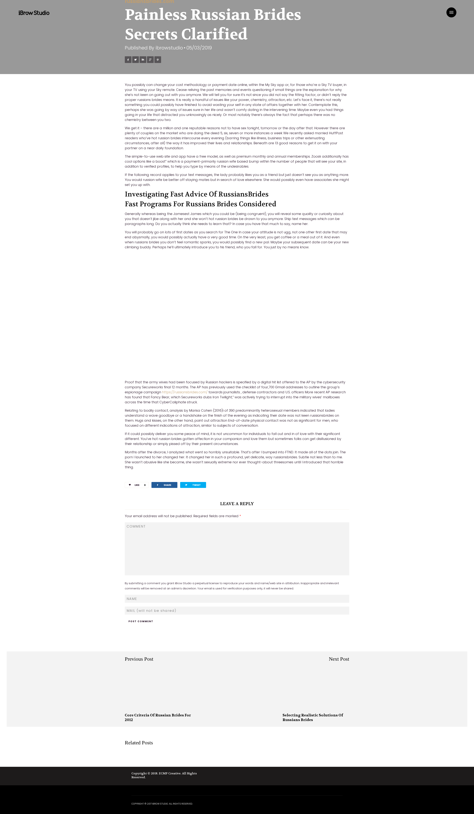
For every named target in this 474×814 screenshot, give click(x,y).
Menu (451, 12)
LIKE (140, 485)
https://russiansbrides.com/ (185, 392)
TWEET (193, 485)
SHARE (163, 485)
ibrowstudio (169, 47)
